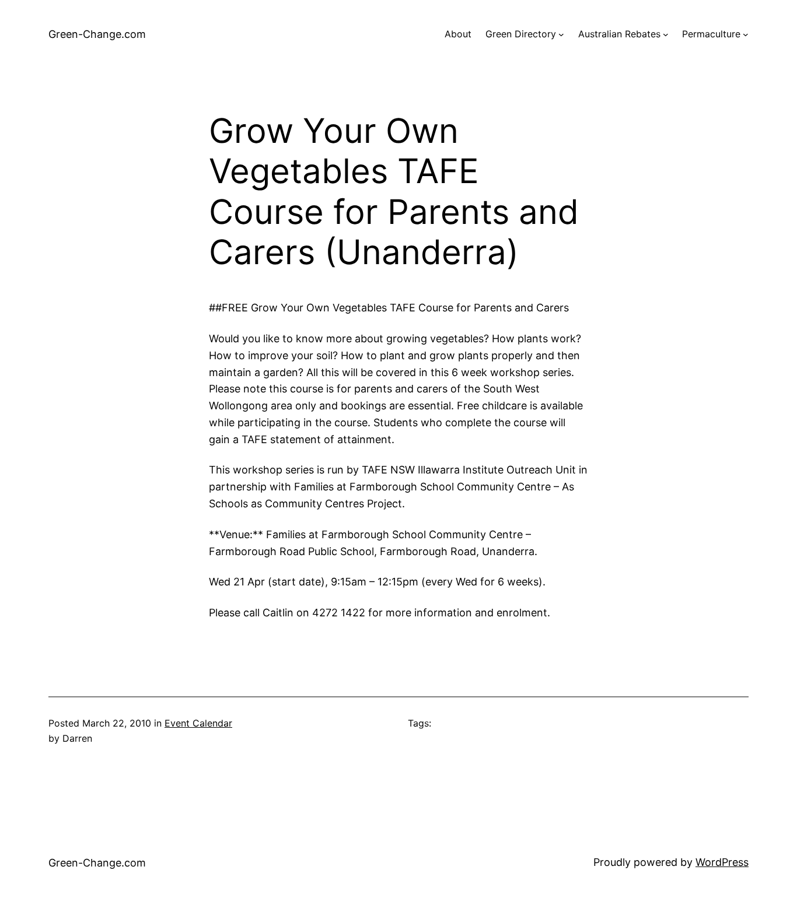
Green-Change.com (97, 34)
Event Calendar (198, 723)
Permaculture (711, 34)
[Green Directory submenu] (561, 34)
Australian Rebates (619, 34)
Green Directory (520, 34)
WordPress (722, 862)
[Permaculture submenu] (746, 34)
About (458, 34)
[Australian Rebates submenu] (666, 34)
